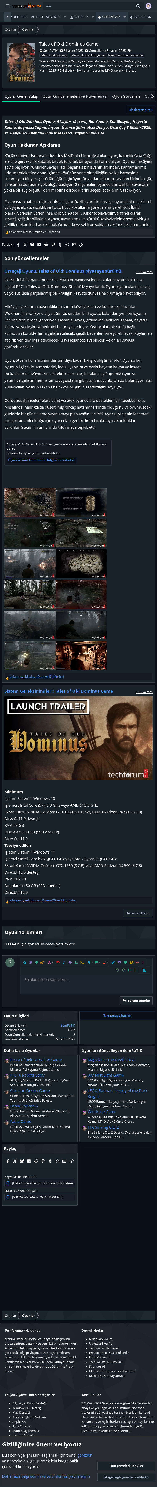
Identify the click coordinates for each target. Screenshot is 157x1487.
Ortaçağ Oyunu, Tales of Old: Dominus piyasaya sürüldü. (63, 271)
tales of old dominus (54, 55)
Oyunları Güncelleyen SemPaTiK (111, 1050)
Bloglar (142, 16)
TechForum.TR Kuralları (105, 1362)
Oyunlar (111, 16)
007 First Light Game (106, 1075)
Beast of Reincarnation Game (36, 1059)
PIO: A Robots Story (27, 1075)
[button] (65, 17)
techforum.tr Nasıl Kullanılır (109, 1353)
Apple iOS (19, 1422)
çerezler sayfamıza (42, 453)
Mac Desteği (21, 1412)
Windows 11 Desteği (27, 1408)
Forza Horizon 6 (24, 1105)
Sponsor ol (97, 1366)
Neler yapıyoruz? (101, 1339)
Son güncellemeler (27, 258)
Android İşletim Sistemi (29, 1417)
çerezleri (85, 1455)
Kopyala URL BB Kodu (19, 1177)
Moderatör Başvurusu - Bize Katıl (112, 1371)
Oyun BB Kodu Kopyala (20, 1191)
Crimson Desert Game (30, 1090)
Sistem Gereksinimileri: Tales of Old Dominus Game (58, 691)
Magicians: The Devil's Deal (111, 1059)
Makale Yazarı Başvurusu (107, 1376)
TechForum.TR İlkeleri (104, 1348)
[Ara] (138, 6)
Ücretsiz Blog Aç (100, 1343)
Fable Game (20, 1121)
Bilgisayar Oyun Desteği (29, 1403)
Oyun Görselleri (126, 96)
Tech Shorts (47, 16)
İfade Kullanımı (99, 1357)
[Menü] (8, 6)
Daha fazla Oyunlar (22, 1050)
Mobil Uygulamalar (26, 1431)
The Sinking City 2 (103, 1127)
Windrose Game (102, 1111)
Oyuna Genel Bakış (21, 96)
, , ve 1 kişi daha (42, 900)
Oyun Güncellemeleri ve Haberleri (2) (75, 96)
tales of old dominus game (87, 55)
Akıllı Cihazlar (21, 1426)
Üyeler (81, 16)
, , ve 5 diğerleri (36, 676)
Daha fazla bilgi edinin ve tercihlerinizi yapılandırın (46, 1476)
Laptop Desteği (23, 1435)
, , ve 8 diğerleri (34, 232)
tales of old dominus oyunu (125, 55)
